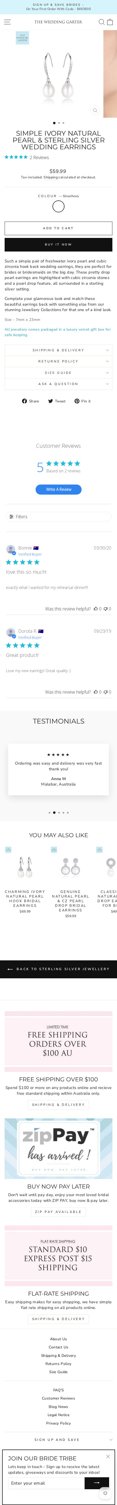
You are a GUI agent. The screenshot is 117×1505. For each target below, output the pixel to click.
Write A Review (58, 489)
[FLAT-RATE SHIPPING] (58, 1255)
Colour (58, 196)
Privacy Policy (58, 1423)
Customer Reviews (58, 1398)
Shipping (51, 177)
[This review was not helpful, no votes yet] (105, 609)
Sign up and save (57, 1440)
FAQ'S (58, 1390)
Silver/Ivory (58, 206)
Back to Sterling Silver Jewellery (62, 969)
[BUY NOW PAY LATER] (58, 1148)
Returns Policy (58, 361)
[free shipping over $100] (58, 1041)
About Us (58, 1339)
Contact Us (59, 1347)
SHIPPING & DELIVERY (58, 1105)
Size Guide (58, 373)
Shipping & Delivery (58, 350)
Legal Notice (58, 1414)
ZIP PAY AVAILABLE (58, 1212)
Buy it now (58, 245)
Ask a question (58, 384)
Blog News (58, 1406)
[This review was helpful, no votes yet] (96, 609)
